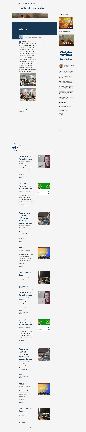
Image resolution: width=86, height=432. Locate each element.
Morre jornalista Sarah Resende (26, 157)
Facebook (20, 3)
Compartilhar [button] (45, 41)
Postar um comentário (23, 176)
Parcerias (33, 3)
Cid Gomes (44, 46)
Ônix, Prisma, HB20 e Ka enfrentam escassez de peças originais (25, 218)
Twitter (29, 3)
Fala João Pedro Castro (26, 273)
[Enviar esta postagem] (26, 109)
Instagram (25, 3)
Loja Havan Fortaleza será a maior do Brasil (26, 186)
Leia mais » (21, 177)
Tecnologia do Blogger (35, 427)
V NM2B (22, 248)
